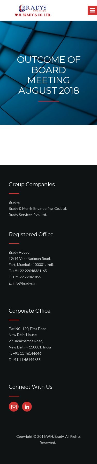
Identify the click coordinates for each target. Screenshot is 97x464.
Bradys (14, 202)
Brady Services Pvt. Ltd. (28, 214)
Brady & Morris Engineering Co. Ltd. (38, 208)
